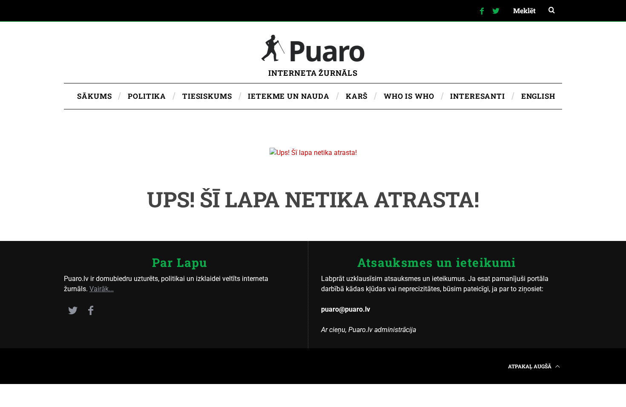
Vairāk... (101, 289)
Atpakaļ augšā (530, 366)
